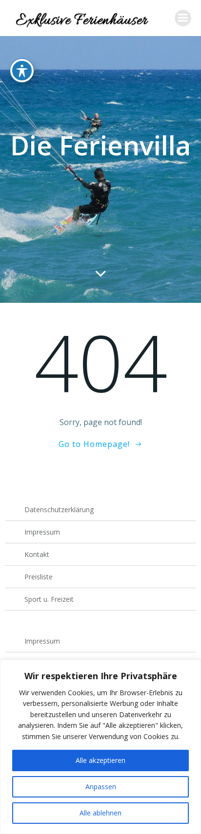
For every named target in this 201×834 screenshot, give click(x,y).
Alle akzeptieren (100, 760)
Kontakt (36, 554)
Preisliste (38, 576)
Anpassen (100, 786)
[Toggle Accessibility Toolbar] (22, 70)
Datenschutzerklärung (59, 509)
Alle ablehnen (100, 812)
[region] (100, 747)
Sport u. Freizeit (49, 599)
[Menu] (183, 18)
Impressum (42, 532)
